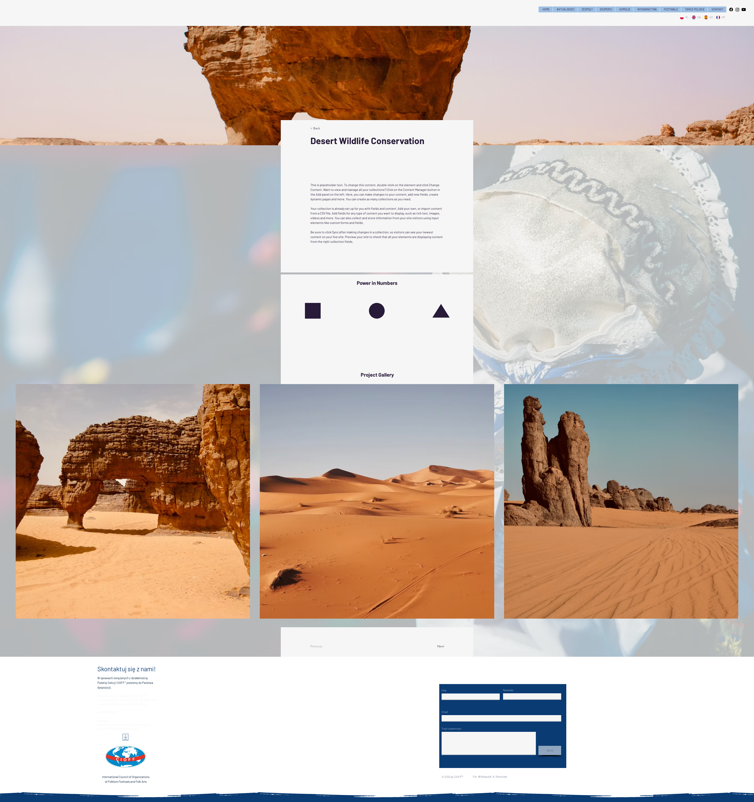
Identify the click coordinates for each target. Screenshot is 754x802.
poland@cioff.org (136, 704)
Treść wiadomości (451, 729)
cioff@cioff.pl (115, 704)
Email (445, 712)
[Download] (125, 737)
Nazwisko (508, 690)
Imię (444, 690)
